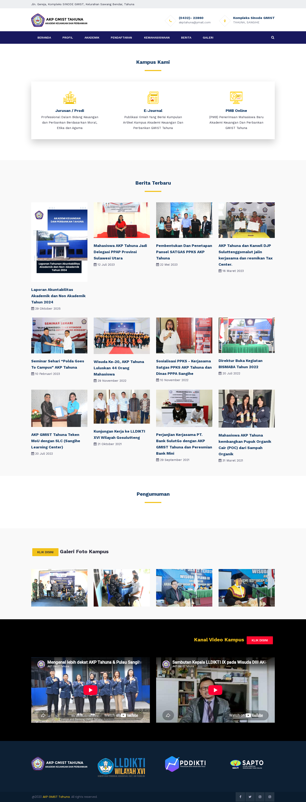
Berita (186, 37)
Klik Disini (45, 552)
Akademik (92, 37)
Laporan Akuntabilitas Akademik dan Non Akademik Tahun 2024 (58, 295)
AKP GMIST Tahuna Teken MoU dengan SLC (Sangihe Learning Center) (55, 440)
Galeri (208, 37)
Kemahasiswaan (157, 37)
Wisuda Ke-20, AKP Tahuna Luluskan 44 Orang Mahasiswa (119, 367)
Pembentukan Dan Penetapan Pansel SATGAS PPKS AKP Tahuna (184, 251)
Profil (67, 37)
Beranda (44, 37)
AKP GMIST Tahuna (56, 797)
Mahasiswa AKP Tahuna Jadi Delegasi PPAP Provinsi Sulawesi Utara (120, 251)
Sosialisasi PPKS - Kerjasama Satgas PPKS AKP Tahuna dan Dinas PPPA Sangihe (184, 367)
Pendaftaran (121, 37)
